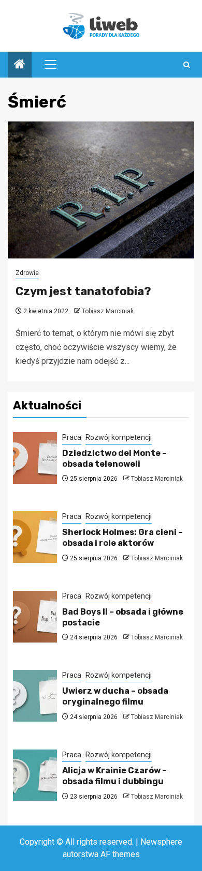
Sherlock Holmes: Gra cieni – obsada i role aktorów (122, 537)
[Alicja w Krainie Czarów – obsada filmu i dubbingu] (35, 775)
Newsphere (161, 842)
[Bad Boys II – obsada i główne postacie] (35, 617)
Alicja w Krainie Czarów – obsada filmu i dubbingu (114, 776)
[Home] (19, 65)
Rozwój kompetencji (118, 437)
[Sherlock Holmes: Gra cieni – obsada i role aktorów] (35, 537)
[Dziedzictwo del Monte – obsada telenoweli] (35, 458)
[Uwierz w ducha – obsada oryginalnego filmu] (35, 696)
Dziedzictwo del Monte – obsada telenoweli (114, 458)
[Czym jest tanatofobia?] (101, 189)
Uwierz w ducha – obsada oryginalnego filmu (115, 696)
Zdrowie (27, 273)
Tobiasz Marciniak (108, 311)
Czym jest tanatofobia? (83, 291)
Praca (71, 437)
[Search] (186, 65)
